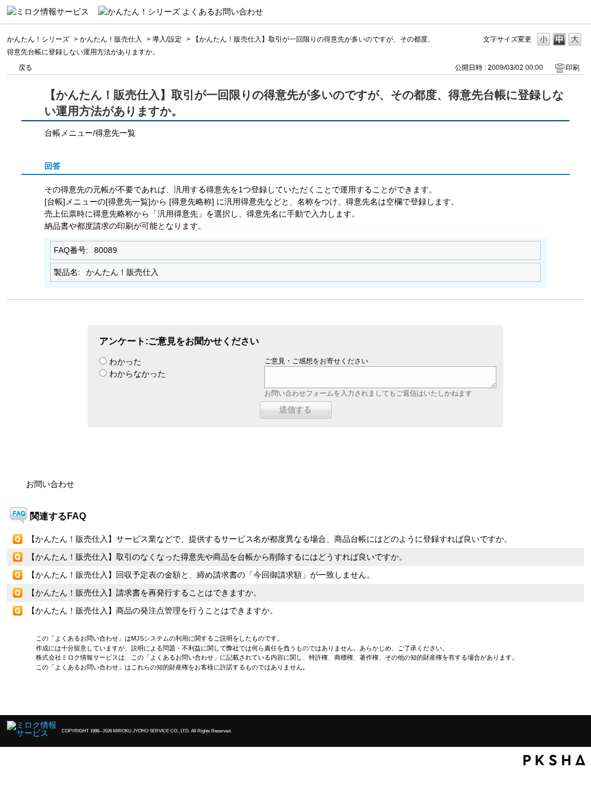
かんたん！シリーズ (38, 39)
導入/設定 (167, 39)
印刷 (572, 68)
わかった (125, 361)
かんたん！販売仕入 (111, 39)
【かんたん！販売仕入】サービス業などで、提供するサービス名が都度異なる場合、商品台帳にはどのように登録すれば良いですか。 (269, 539)
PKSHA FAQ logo (554, 760)
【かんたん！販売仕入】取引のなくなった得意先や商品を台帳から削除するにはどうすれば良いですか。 (217, 556)
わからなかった (137, 373)
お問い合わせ (50, 484)
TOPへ (555, 696)
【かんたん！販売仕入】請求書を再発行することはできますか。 (144, 592)
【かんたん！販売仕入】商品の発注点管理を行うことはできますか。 (152, 610)
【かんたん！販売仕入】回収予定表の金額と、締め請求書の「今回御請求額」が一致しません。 (201, 574)
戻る (25, 68)
